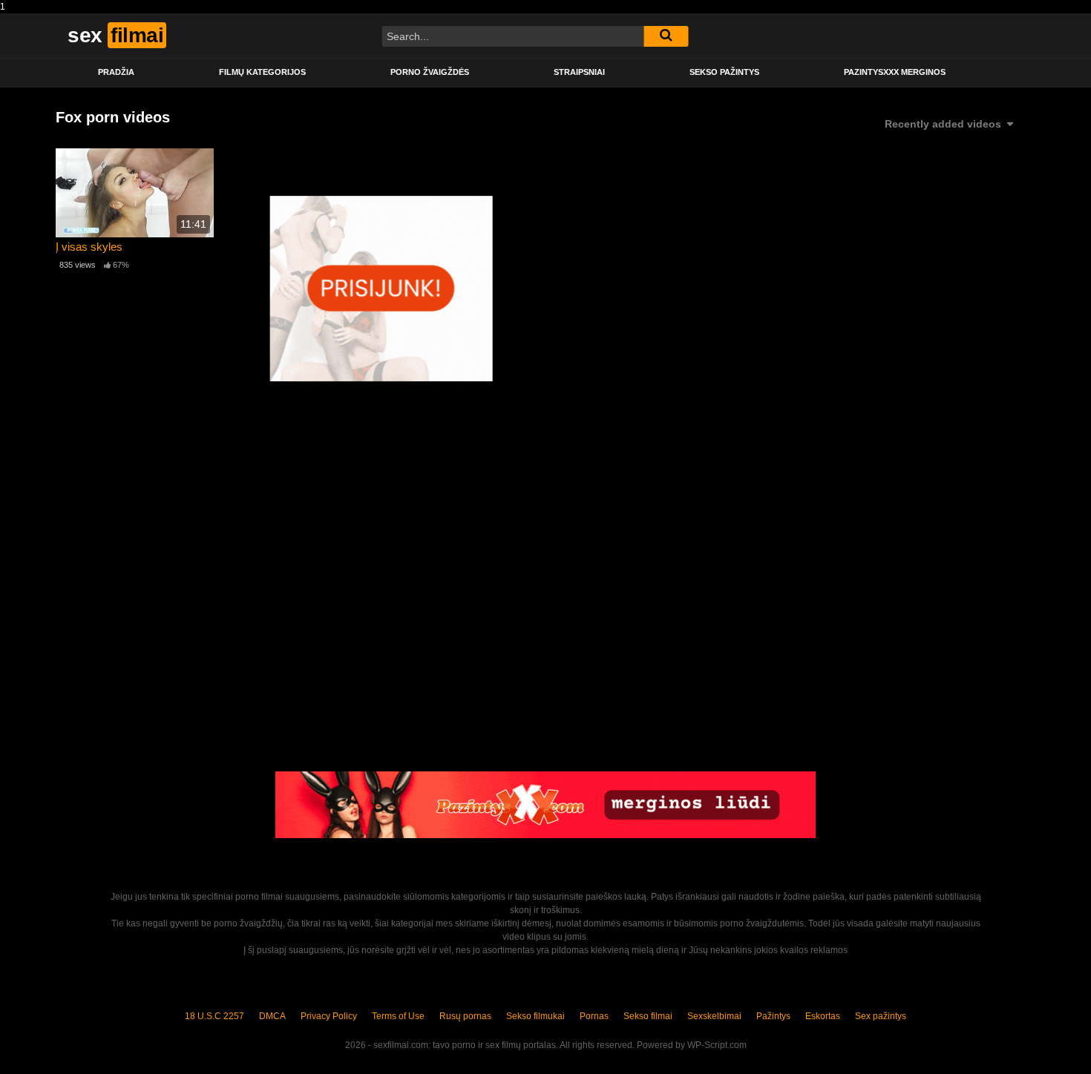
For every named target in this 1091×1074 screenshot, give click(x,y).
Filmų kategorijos (262, 71)
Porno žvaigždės (429, 71)
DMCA (272, 1016)
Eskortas (822, 1016)
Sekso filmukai (535, 1016)
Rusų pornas (465, 1016)
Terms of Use (398, 1016)
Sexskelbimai (714, 1016)
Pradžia (116, 71)
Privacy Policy (329, 1016)
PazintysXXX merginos (895, 71)
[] (665, 36)
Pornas (594, 1016)
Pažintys (773, 1016)
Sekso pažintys (724, 71)
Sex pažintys (880, 1016)
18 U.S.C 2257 (214, 1016)
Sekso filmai (647, 1016)
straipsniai (579, 71)
